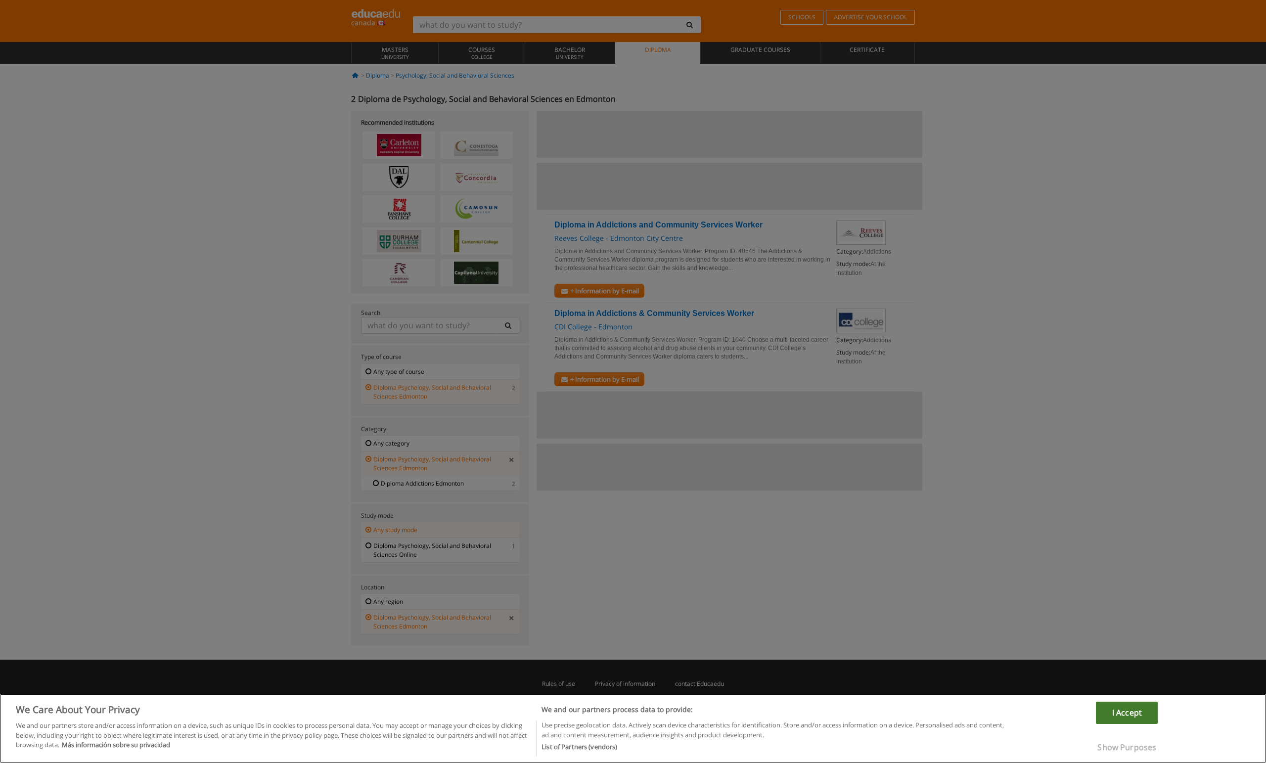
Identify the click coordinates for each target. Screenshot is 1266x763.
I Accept (1127, 712)
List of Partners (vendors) (579, 746)
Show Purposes (1126, 747)
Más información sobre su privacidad (116, 744)
